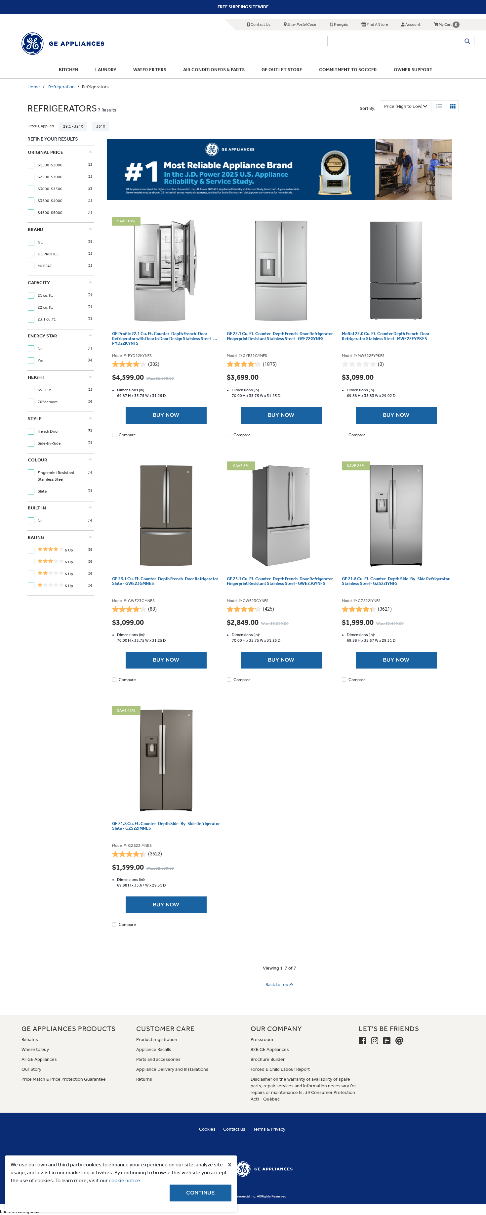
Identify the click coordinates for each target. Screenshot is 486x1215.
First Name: (146, 586)
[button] (357, 521)
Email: (141, 606)
